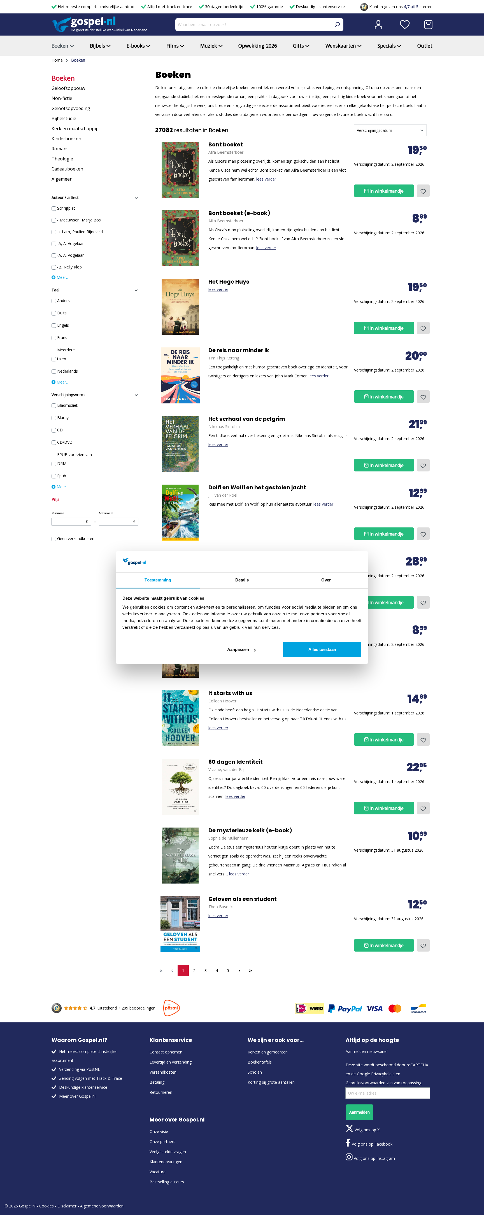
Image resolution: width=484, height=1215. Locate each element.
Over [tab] (326, 580)
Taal (55, 290)
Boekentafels (260, 1062)
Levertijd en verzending (171, 1062)
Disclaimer (66, 1206)
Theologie (62, 159)
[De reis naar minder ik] (180, 375)
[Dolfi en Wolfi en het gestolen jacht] (180, 513)
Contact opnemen (166, 1052)
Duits (62, 313)
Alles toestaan (322, 649)
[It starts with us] (180, 718)
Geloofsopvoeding (71, 108)
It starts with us (230, 693)
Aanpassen (238, 649)
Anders (63, 300)
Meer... (62, 277)
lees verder (266, 179)
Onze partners (162, 1141)
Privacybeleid (383, 1073)
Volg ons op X (366, 1129)
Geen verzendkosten (75, 538)
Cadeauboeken (67, 169)
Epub (61, 475)
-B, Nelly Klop (69, 267)
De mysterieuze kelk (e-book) (250, 831)
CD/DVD (65, 442)
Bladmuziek (67, 405)
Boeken (63, 78)
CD (60, 430)
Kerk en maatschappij (74, 128)
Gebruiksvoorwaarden (365, 1082)
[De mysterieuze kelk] (180, 856)
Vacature (158, 1171)
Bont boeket (225, 145)
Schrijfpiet (66, 208)
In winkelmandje (386, 191)
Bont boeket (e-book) (239, 213)
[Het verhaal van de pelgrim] (180, 444)
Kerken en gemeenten (268, 1052)
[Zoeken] (337, 24)
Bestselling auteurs (167, 1181)
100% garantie (269, 6)
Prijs (55, 499)
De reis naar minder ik (238, 350)
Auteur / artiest (65, 197)
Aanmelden (359, 1112)
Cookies (46, 1206)
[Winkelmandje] (428, 24)
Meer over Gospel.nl (77, 1096)
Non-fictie (62, 98)
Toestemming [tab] (158, 580)
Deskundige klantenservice (320, 6)
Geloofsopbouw (68, 88)
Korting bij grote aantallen (271, 1082)
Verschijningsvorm (68, 394)
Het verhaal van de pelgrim (246, 419)
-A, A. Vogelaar (70, 243)
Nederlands (67, 371)
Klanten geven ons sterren (400, 6)
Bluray (63, 417)
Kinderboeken (66, 138)
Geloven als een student (242, 899)
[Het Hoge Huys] (180, 307)
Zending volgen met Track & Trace (90, 1078)
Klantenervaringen (166, 1161)
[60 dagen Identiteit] (180, 787)
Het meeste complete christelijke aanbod (96, 6)
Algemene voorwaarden (102, 1206)
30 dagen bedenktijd (224, 6)
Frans (62, 337)
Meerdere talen (66, 354)
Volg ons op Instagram (374, 1158)
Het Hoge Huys (228, 282)
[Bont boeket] (180, 170)
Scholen (255, 1072)
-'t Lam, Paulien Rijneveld (80, 231)
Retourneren (161, 1092)
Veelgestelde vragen (168, 1151)
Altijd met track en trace (169, 6)
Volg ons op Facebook (371, 1144)
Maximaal (117, 517)
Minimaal (70, 517)
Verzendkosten (163, 1072)
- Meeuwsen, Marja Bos (79, 220)
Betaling (157, 1082)
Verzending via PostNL (79, 1069)
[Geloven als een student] (180, 924)
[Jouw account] (378, 24)
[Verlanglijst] (405, 24)
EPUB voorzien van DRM (74, 459)
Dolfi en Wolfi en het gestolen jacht (257, 488)
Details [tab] (242, 580)
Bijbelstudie (64, 118)
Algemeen (62, 179)
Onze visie (159, 1131)
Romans (60, 149)
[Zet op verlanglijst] (423, 190)
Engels (63, 325)
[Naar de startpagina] (99, 24)
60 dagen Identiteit (235, 762)
